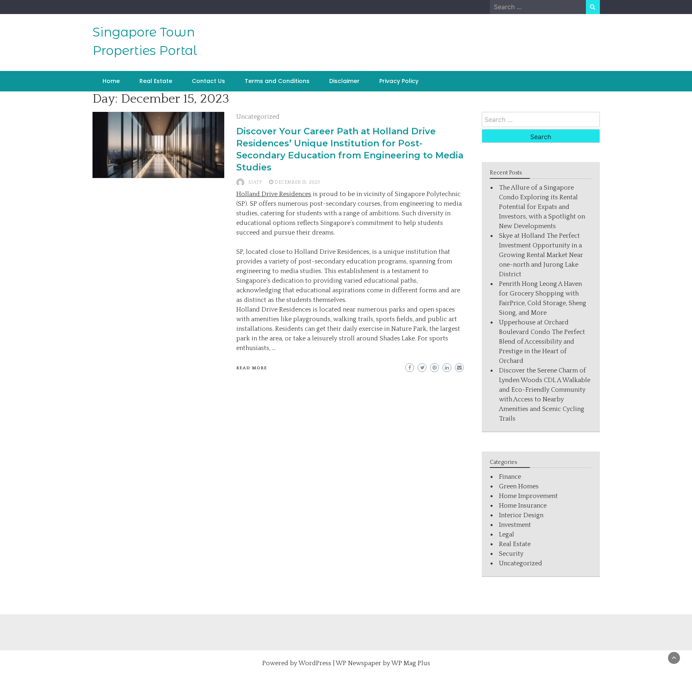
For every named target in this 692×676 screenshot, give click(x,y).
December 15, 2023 (297, 182)
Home (111, 81)
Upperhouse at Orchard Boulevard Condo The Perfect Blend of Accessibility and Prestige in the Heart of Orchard (542, 341)
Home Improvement (528, 496)
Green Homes (519, 486)
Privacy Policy (398, 81)
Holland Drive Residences (273, 194)
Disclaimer (344, 81)
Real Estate (155, 81)
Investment (515, 524)
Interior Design (521, 515)
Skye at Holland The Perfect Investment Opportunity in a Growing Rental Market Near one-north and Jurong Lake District (541, 255)
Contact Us (208, 81)
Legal (506, 534)
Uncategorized (258, 116)
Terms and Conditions (277, 81)
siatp (255, 182)
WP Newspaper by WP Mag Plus (383, 663)
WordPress (314, 663)
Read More (251, 368)
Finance (510, 476)
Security (511, 553)
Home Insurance (523, 505)
